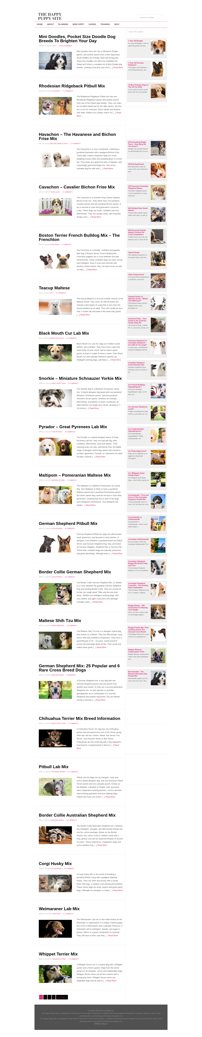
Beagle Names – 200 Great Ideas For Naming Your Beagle (138, 607)
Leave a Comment (65, 46)
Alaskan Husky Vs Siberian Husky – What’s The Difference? (138, 299)
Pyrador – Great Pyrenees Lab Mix (73, 426)
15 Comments (72, 625)
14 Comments (74, 959)
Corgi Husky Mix (55, 863)
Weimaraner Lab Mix (59, 908)
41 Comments (73, 772)
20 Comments (69, 868)
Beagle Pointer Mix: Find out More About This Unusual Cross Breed (138, 630)
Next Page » (62, 997)
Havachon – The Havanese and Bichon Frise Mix (77, 136)
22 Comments (71, 338)
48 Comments (72, 820)
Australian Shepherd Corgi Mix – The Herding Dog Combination (138, 585)
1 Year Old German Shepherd (136, 64)
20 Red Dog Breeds (136, 164)
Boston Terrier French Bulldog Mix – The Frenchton (79, 237)
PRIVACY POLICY (101, 1024)
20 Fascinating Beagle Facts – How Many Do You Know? (137, 144)
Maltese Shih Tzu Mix (60, 620)
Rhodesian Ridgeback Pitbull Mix (72, 86)
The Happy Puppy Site (50, 16)
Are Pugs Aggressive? (137, 451)
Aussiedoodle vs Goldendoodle (135, 518)
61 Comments (73, 723)
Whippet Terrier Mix (58, 954)
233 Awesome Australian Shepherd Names (138, 187)
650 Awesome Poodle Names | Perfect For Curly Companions (137, 232)
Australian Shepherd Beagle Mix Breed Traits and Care (138, 563)
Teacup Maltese (54, 288)
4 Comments (72, 480)
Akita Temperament (136, 274)
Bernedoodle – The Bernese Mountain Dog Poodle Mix (137, 674)
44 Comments (70, 577)
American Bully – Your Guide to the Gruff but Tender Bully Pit (137, 321)
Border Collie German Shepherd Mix (75, 571)
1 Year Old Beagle (135, 41)
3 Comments (66, 244)
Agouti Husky (133, 252)
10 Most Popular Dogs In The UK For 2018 (138, 86)
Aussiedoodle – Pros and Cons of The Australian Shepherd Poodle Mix (138, 497)
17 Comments (67, 192)
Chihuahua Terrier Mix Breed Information (79, 718)
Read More (118, 67)
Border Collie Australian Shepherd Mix (77, 815)
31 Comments (68, 914)
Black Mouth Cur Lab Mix (64, 333)
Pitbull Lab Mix (54, 766)
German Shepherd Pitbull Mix (68, 523)
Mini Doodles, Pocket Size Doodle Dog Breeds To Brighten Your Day (77, 38)
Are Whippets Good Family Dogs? (136, 474)
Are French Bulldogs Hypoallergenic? (136, 386)
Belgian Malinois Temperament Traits (136, 651)
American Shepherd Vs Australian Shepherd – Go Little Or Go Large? (137, 343)
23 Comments (68, 91)
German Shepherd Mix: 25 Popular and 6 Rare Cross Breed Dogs (79, 667)
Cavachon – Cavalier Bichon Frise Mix (77, 187)
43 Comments (70, 528)
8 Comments (71, 675)
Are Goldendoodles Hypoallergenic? (136, 430)
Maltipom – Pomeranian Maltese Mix (75, 475)
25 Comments (61, 293)
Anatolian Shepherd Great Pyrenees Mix (136, 364)
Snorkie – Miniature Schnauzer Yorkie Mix (80, 378)
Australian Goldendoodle (138, 539)
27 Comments (75, 143)
